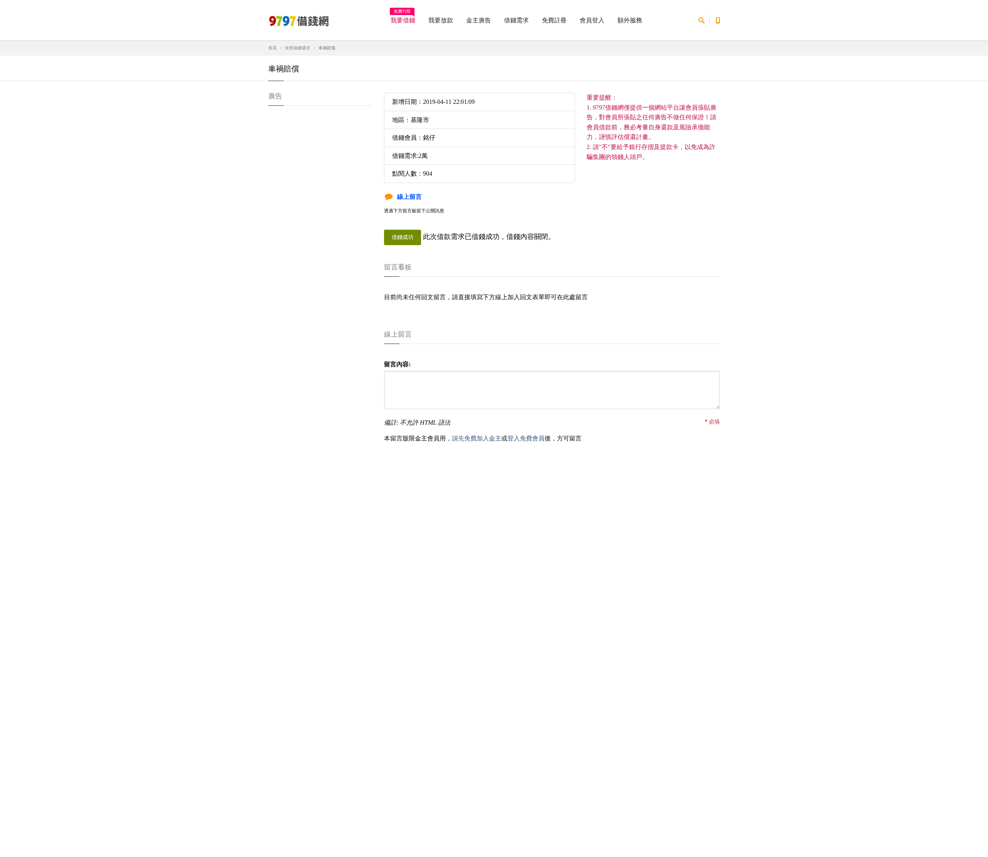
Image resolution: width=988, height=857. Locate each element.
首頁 (272, 48)
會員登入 (592, 20)
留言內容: (397, 364)
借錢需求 (516, 20)
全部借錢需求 (297, 48)
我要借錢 (403, 18)
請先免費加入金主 (476, 438)
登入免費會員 (526, 438)
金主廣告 (478, 20)
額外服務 (630, 20)
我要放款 (440, 20)
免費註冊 (554, 20)
